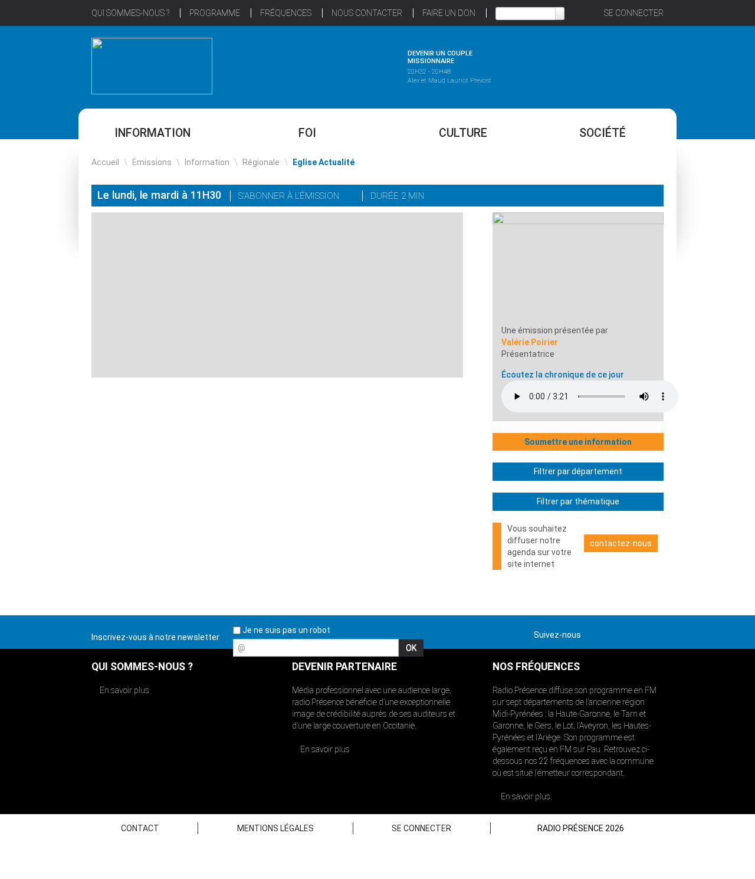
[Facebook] (617, 196)
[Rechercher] (559, 13)
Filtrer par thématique (578, 501)
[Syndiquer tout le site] (654, 632)
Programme (214, 13)
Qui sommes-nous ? (130, 13)
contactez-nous (621, 543)
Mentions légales (275, 828)
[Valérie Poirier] (578, 268)
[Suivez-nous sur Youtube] (633, 632)
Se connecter (634, 13)
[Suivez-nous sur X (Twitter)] (612, 632)
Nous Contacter (366, 13)
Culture (463, 133)
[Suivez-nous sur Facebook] (592, 632)
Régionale (261, 162)
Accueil (105, 162)
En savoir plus (123, 690)
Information (152, 133)
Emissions (152, 162)
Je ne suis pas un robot (285, 630)
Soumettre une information (578, 442)
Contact (140, 828)
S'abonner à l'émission (290, 196)
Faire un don (448, 13)
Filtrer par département (578, 471)
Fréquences (285, 13)
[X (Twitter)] (600, 196)
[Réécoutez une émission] (603, 64)
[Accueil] (151, 66)
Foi (307, 133)
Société (602, 133)
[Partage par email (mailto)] (633, 196)
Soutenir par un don (696, 411)
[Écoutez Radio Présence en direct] (345, 64)
